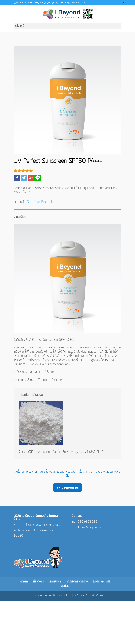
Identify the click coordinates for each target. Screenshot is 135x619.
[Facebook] (17, 178)
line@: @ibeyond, (48, 2)
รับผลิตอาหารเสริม (102, 581)
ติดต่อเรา (65, 586)
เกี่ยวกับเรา (38, 581)
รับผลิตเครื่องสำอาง (77, 581)
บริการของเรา (55, 581)
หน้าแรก (24, 581)
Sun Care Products (40, 202)
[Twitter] (24, 178)
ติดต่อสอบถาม (67, 487)
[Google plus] (31, 178)
